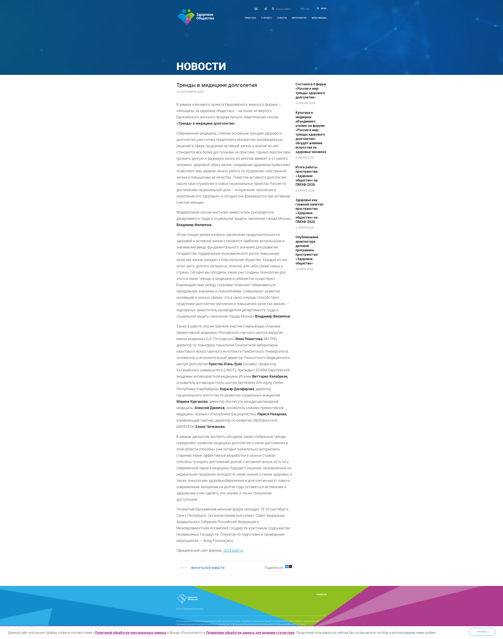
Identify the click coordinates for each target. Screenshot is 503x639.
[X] (290, 566)
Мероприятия (299, 18)
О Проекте (266, 18)
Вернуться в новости (208, 568)
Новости (282, 18)
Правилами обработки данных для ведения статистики (250, 633)
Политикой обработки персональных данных (130, 633)
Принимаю (482, 631)
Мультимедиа (319, 18)
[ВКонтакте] (286, 566)
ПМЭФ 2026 (250, 18)
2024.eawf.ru (233, 550)
